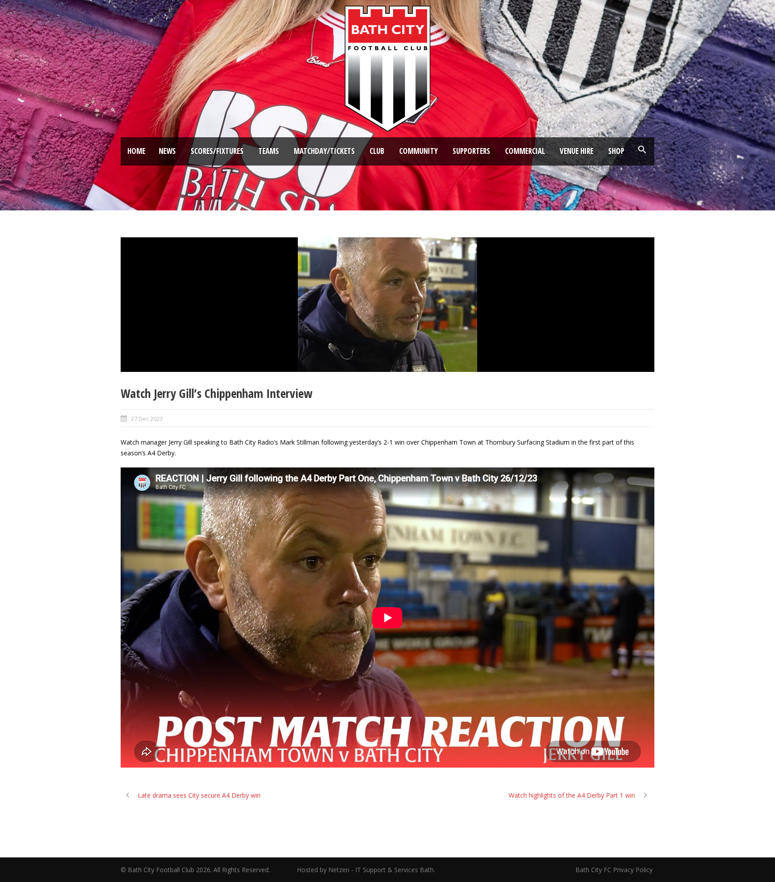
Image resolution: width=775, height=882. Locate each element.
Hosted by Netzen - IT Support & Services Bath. (366, 869)
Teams (268, 151)
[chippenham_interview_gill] (387, 304)
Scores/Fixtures (217, 151)
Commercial (525, 151)
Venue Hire (576, 151)
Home (136, 151)
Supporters (471, 151)
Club (377, 151)
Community (418, 151)
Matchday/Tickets (324, 151)
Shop (616, 151)
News (167, 151)
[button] (642, 149)
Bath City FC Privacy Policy (614, 869)
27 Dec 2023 (147, 419)
